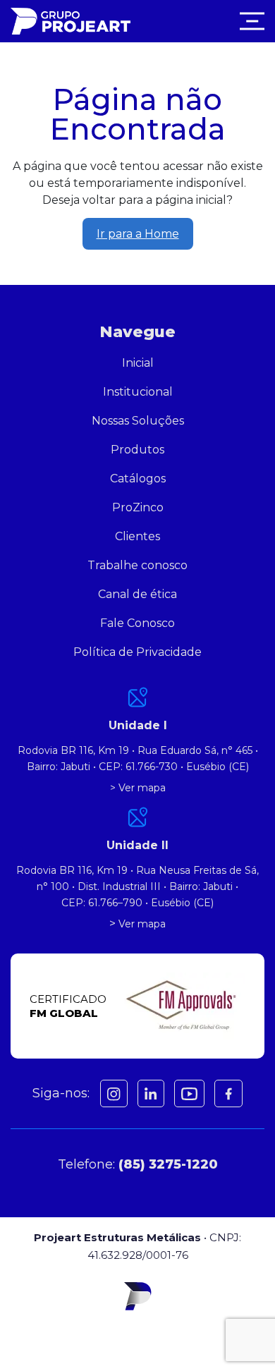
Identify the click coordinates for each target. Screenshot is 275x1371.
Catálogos (138, 478)
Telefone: (138, 1164)
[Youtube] (189, 1093)
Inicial (138, 363)
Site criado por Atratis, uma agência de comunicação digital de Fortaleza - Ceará (137, 1336)
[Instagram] (114, 1093)
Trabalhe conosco (137, 565)
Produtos (137, 449)
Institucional (138, 391)
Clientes (137, 536)
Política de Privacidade (137, 652)
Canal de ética (137, 594)
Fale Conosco (137, 623)
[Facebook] (151, 1093)
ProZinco (138, 507)
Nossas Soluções (138, 420)
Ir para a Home (138, 233)
